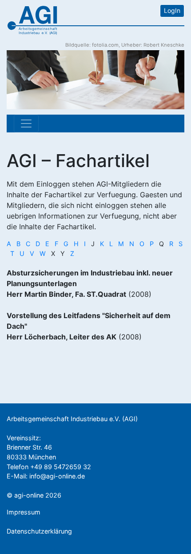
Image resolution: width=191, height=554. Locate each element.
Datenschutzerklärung (39, 531)
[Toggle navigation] (26, 123)
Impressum (23, 512)
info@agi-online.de (57, 476)
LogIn (172, 10)
